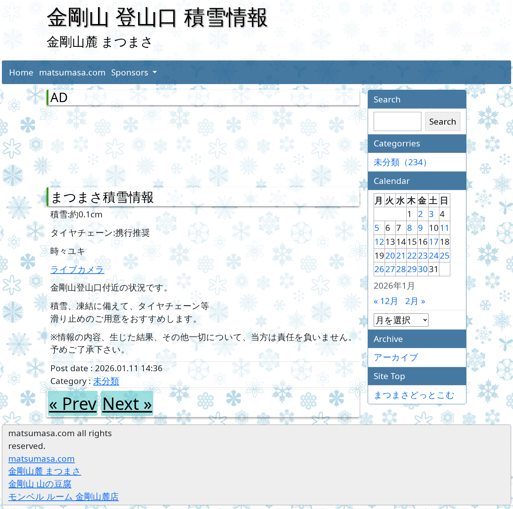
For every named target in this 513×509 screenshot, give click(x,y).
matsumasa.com (72, 72)
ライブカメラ (77, 269)
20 (390, 255)
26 (379, 269)
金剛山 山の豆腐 (39, 483)
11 (445, 227)
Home (21, 72)
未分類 (106, 381)
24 (434, 255)
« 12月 (386, 301)
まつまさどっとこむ (414, 395)
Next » (127, 403)
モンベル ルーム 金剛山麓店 (63, 496)
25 (445, 255)
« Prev (73, 403)
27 (390, 269)
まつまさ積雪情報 (102, 196)
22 (412, 255)
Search (442, 121)
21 (401, 255)
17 (434, 241)
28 (401, 269)
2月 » (415, 301)
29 (412, 269)
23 (423, 255)
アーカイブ (396, 357)
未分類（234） (403, 162)
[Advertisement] (89, 144)
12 (379, 241)
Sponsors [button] (131, 72)
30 (423, 269)
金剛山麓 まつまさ (44, 471)
